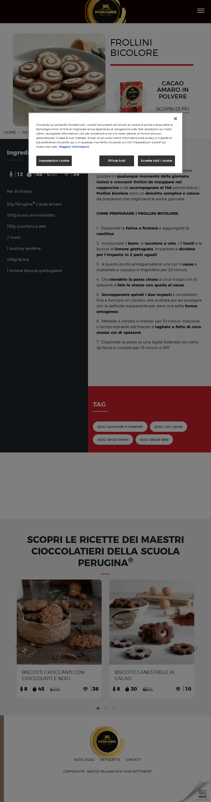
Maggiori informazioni (74, 146)
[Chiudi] (175, 118)
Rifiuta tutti (116, 160)
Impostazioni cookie (54, 160)
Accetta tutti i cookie (156, 160)
